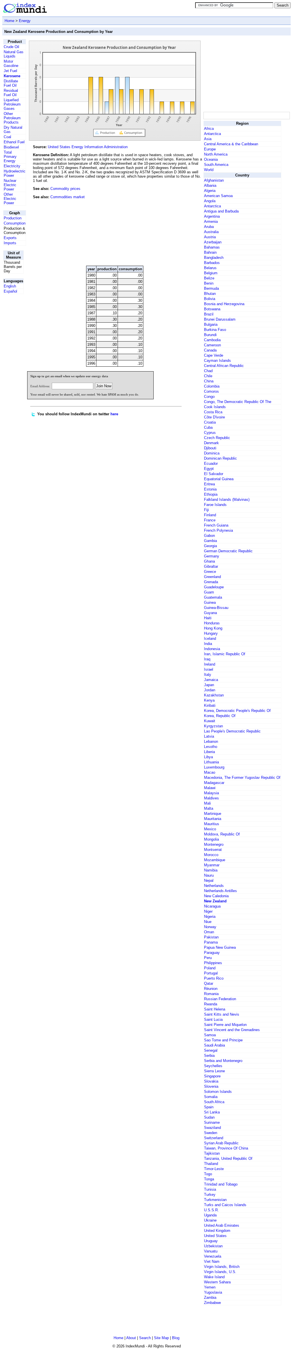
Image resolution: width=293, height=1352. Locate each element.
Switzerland (213, 1138)
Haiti (207, 618)
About (131, 1338)
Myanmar (211, 865)
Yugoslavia (213, 1292)
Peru (208, 958)
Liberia (209, 752)
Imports (10, 243)
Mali (207, 803)
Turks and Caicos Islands (225, 1205)
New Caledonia (216, 896)
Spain (208, 1107)
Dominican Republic (220, 458)
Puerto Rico (213, 978)
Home (9, 21)
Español (10, 291)
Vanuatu (210, 1251)
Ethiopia (210, 494)
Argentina (212, 216)
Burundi (210, 335)
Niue (207, 922)
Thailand (211, 1164)
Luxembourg (214, 767)
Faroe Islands (215, 505)
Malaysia (211, 793)
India (208, 644)
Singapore (212, 1076)
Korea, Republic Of (219, 716)
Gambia (210, 541)
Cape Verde (213, 355)
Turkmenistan (215, 1200)
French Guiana (216, 525)
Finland (210, 515)
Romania (211, 994)
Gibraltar (211, 566)
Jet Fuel (10, 71)
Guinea (210, 602)
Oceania (211, 159)
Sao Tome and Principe (223, 1040)
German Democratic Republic (228, 551)
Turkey (209, 1194)
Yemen (209, 1287)
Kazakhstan (214, 695)
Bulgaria (210, 324)
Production (12, 218)
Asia (207, 139)
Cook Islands (215, 407)
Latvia (209, 736)
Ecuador (211, 463)
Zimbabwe (212, 1303)
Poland (209, 968)
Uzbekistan (213, 1246)
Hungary (211, 633)
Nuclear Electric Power (10, 184)
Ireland (209, 664)
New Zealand (215, 901)
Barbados (212, 263)
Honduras (212, 623)
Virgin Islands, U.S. (220, 1272)
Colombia (211, 386)
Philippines (213, 963)
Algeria (209, 190)
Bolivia (209, 299)
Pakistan (211, 937)
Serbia (209, 1055)
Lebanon (211, 741)
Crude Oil (11, 47)
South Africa (214, 1102)
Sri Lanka (212, 1112)
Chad (208, 371)
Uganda (210, 1215)
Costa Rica (213, 412)
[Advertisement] (159, 222)
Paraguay (212, 952)
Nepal (208, 880)
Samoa (210, 1035)
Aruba (209, 227)
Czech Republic (217, 438)
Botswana (212, 309)
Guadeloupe (214, 587)
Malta (208, 808)
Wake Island (214, 1277)
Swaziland (212, 1127)
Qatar (208, 983)
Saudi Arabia (214, 1045)
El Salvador (213, 474)
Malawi (209, 788)
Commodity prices (65, 188)
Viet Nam (211, 1261)
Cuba (208, 427)
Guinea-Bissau (216, 607)
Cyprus (210, 432)
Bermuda (211, 288)
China (208, 381)
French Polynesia (218, 530)
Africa (209, 128)
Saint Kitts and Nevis (221, 1014)
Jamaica (211, 680)
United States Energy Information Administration (88, 147)
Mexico (210, 829)
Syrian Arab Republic (221, 1143)
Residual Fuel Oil (11, 92)
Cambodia (212, 340)
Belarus (210, 268)
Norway (210, 927)
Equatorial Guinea (218, 479)
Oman (209, 932)
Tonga (209, 1179)
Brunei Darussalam (219, 319)
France (209, 520)
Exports (10, 238)
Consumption (14, 223)
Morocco (211, 855)
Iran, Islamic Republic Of (224, 654)
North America (215, 154)
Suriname (212, 1122)
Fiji (206, 510)
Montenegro (213, 844)
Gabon (209, 535)
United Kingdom (217, 1230)
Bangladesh (213, 257)
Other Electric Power (10, 198)
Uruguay (211, 1241)
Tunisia (210, 1189)
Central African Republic (224, 366)
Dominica (211, 453)
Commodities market (67, 197)
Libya (208, 757)
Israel (208, 669)
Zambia (210, 1297)
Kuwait (209, 721)
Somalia (210, 1097)
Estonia (210, 489)
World (208, 170)
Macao (209, 772)
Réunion (210, 988)
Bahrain (210, 252)
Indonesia (212, 649)
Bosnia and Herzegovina (224, 304)
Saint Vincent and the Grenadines (232, 1030)
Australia (211, 232)
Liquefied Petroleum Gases (12, 104)
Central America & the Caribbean (231, 144)
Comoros (211, 391)
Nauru (209, 875)
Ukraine (210, 1220)
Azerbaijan (212, 242)
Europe (210, 149)
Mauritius (211, 824)
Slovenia (211, 1086)
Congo (209, 396)
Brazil (208, 314)
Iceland (210, 638)
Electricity (12, 166)
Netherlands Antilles (220, 891)
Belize (209, 278)
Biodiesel (11, 147)
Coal (7, 137)
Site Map (161, 1338)
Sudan (209, 1117)
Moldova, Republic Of (222, 834)
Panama (211, 942)
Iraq (207, 659)
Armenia (211, 221)
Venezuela (212, 1256)
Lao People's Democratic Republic (232, 731)
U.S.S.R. (211, 1210)
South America (216, 164)
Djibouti (210, 448)
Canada (210, 350)
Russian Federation (220, 999)
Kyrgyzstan (213, 726)
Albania (210, 185)
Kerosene (12, 76)
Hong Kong (213, 628)
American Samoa (218, 196)
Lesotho (210, 747)
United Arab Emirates (221, 1225)
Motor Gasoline (11, 63)
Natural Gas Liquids (13, 54)
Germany (211, 556)
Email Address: (40, 386)
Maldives (211, 798)
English (10, 286)
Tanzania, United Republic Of (228, 1158)
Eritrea (209, 484)
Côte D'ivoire (214, 417)
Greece (210, 571)
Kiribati (209, 705)
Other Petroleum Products (12, 118)
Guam (209, 592)
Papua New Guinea (220, 947)
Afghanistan (214, 180)
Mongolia (211, 839)
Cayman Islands (217, 360)
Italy (207, 674)
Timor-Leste (214, 1169)
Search (145, 1338)
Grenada (211, 582)
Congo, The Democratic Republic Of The (237, 402)
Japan (209, 685)
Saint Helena (214, 1009)
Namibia (210, 870)
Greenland (212, 577)
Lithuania (211, 762)
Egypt (209, 468)
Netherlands (214, 886)
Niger (208, 911)
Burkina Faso (215, 329)
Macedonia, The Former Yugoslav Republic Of (242, 777)
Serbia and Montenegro (223, 1061)
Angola (209, 201)
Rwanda (210, 1004)
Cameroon (212, 345)
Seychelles (213, 1066)
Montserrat (213, 849)
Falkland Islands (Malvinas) (227, 499)
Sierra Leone (214, 1071)
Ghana (209, 561)
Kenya (209, 700)
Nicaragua (212, 906)
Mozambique (214, 860)
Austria (210, 237)
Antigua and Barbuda (221, 211)
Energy (25, 21)
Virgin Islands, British (221, 1266)
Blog (175, 1338)
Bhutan (210, 293)
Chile (208, 376)
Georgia (210, 546)
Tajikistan (212, 1153)
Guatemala (213, 597)
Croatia (210, 422)
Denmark (211, 443)
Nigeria (209, 916)
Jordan (209, 690)
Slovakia (211, 1081)
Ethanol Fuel (14, 142)
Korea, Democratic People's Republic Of (237, 710)
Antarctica (212, 134)
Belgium (210, 273)
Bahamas (212, 247)
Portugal (211, 973)
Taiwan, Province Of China (226, 1148)
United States (215, 1236)
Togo (208, 1174)
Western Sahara (217, 1282)
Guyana (210, 613)
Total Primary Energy (10, 156)
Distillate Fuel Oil (11, 83)
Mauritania (212, 819)
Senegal (210, 1050)
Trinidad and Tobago (220, 1184)
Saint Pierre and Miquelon (225, 1025)
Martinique (212, 813)
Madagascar (214, 783)
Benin (208, 283)
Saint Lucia (213, 1019)
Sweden (210, 1133)
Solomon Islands (218, 1091)
